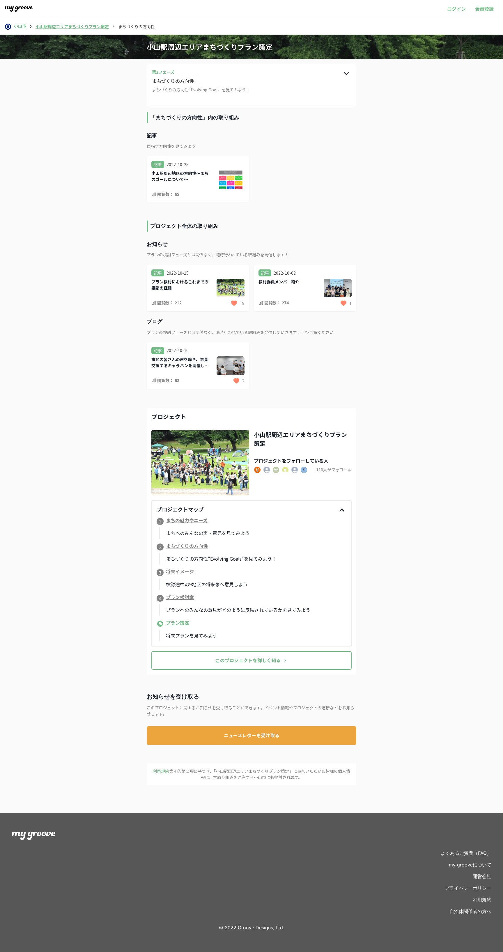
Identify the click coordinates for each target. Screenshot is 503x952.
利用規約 (482, 900)
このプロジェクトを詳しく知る (248, 660)
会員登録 (484, 8)
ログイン (456, 8)
